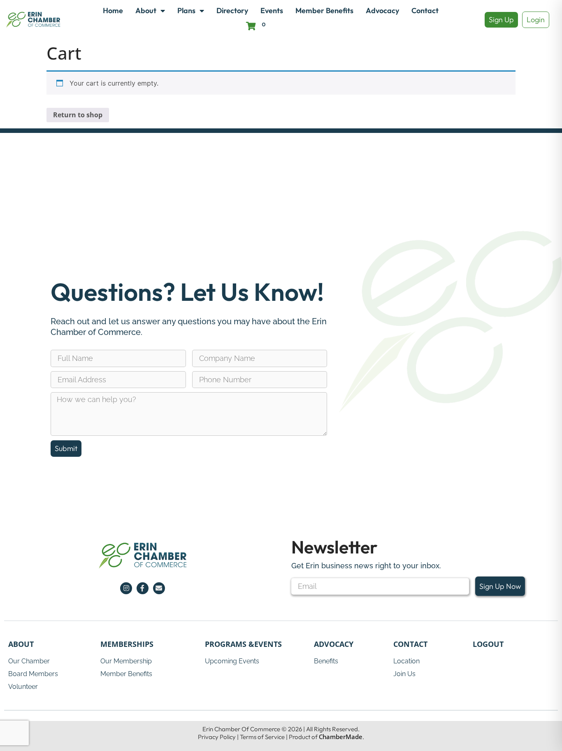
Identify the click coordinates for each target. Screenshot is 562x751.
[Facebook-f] (143, 588)
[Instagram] (126, 588)
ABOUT (21, 644)
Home (113, 10)
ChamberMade (340, 736)
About (145, 10)
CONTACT (410, 644)
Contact (425, 10)
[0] (251, 26)
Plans (186, 10)
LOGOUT (488, 644)
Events (271, 10)
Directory (232, 10)
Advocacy (382, 10)
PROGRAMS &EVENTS (243, 644)
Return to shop (77, 114)
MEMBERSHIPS (126, 644)
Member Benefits (324, 10)
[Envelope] (159, 588)
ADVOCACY (333, 644)
